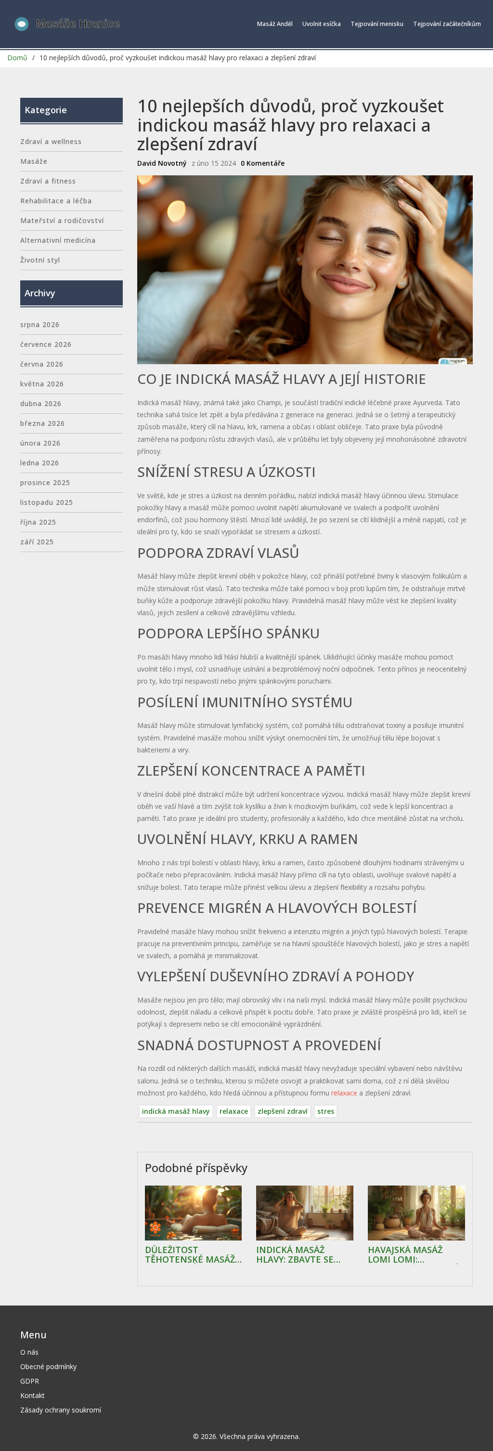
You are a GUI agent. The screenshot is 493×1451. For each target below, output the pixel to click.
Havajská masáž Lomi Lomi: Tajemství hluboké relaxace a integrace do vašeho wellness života (413, 1255)
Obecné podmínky (48, 1366)
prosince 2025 (45, 482)
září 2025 (37, 541)
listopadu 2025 (46, 502)
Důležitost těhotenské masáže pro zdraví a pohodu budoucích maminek (192, 1255)
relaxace (344, 1092)
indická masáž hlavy (176, 1111)
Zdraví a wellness (51, 141)
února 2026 (40, 443)
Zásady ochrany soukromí (60, 1409)
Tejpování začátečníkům (447, 24)
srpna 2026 (40, 324)
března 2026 (42, 423)
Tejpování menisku (376, 24)
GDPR (29, 1380)
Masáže (34, 161)
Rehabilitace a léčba (56, 200)
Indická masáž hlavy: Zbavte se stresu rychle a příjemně (295, 1255)
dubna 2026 (41, 403)
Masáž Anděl (275, 24)
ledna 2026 (39, 462)
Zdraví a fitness (48, 180)
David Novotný (162, 163)
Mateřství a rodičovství (62, 220)
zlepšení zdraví (283, 1111)
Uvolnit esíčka (321, 24)
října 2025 (38, 522)
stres (325, 1111)
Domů (17, 57)
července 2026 (46, 344)
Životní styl (40, 259)
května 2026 (42, 383)
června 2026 (42, 364)
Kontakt (32, 1395)
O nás (29, 1352)
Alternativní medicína (58, 240)
